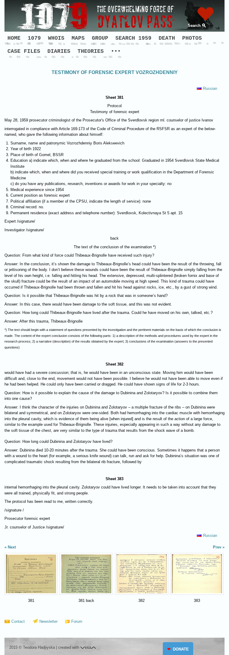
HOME (14, 38)
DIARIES (58, 51)
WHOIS (56, 38)
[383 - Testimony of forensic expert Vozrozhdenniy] (196, 574)
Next (12, 547)
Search (194, 25)
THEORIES (91, 51)
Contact (18, 621)
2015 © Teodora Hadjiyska (32, 647)
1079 (34, 38)
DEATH (167, 38)
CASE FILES (23, 51)
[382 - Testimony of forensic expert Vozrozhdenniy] (141, 574)
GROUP (100, 38)
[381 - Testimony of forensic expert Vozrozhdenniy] (31, 574)
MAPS (78, 38)
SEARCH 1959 (133, 38)
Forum (76, 621)
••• (116, 51)
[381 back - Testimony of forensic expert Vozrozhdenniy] (86, 574)
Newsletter (48, 621)
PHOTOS (192, 38)
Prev (217, 547)
